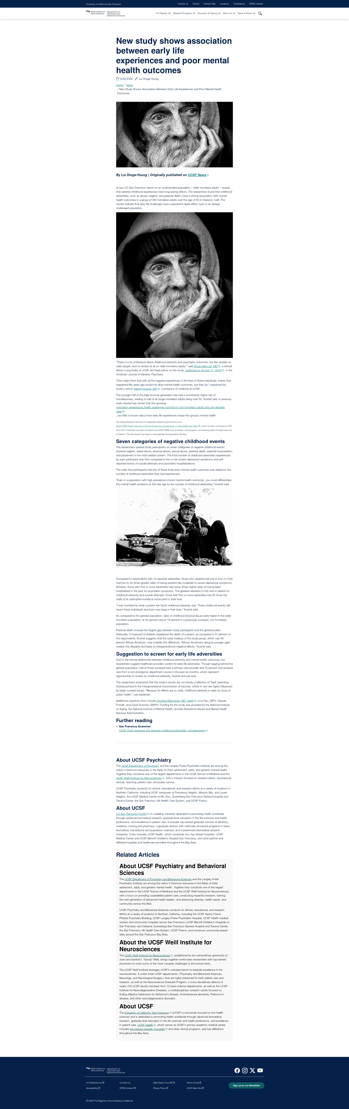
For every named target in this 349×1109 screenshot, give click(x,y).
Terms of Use (193, 1082)
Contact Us (183, 3)
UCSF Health (145, 1025)
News (129, 85)
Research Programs (182, 13)
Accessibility (91, 1088)
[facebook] (236, 1070)
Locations (224, 3)
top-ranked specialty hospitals (147, 1029)
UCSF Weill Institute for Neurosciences (139, 778)
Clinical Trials (210, 3)
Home (119, 85)
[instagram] (244, 1070)
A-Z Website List (94, 1082)
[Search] (260, 13)
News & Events (245, 13)
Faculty (196, 3)
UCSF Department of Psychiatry (140, 765)
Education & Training (207, 13)
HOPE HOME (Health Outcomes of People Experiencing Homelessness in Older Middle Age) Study (157, 426)
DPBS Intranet (256, 3)
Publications (239, 3)
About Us (227, 13)
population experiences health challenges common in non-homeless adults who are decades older (170, 409)
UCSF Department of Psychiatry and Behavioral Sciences (158, 879)
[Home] (105, 13)
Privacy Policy (159, 1088)
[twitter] (251, 1070)
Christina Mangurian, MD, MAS (174, 700)
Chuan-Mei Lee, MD (206, 366)
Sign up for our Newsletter (246, 1085)
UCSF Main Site (194, 1088)
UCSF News (197, 175)
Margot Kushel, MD (145, 388)
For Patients (161, 13)
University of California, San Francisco (103, 4)
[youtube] (259, 1070)
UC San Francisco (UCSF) (131, 813)
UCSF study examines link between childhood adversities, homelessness (162, 730)
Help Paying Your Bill (162, 1082)
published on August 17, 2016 (203, 370)
